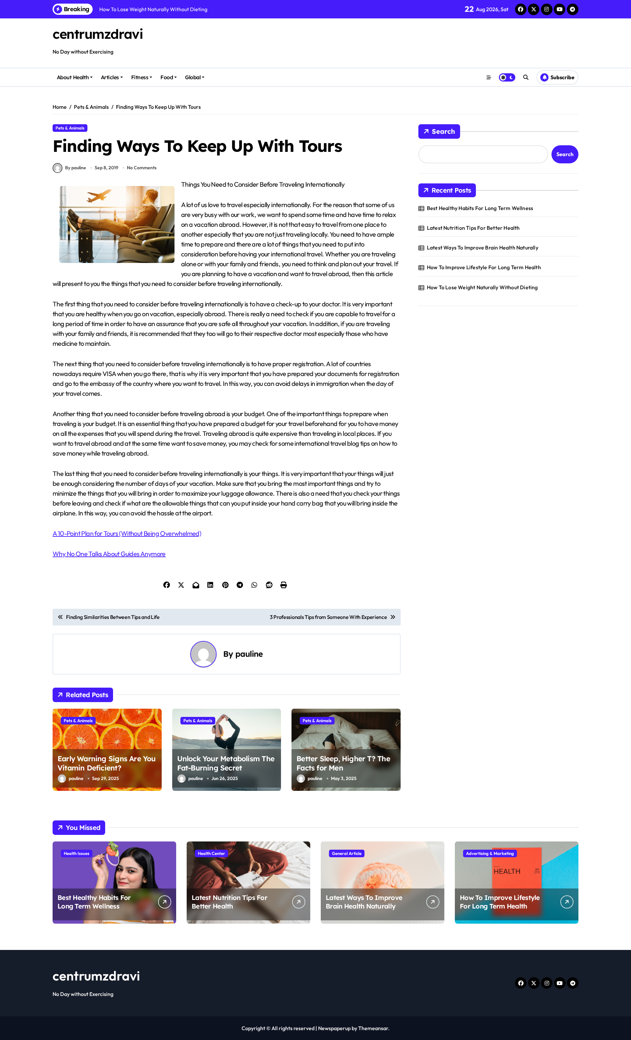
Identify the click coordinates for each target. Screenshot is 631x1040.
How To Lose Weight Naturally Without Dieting (482, 287)
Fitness (140, 77)
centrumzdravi (98, 34)
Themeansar (373, 1028)
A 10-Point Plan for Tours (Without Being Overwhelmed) (127, 533)
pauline (249, 654)
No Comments (141, 168)
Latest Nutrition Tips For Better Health (473, 228)
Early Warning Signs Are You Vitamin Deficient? (107, 763)
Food (166, 77)
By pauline (75, 168)
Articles (110, 77)
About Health (73, 77)
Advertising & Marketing (490, 853)
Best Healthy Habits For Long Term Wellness (480, 208)
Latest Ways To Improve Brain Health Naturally (482, 247)
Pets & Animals (70, 127)
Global (192, 77)
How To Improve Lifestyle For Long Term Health (484, 267)
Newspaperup (334, 1028)
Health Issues (76, 853)
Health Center (211, 853)
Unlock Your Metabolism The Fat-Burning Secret (225, 763)
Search (443, 131)
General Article (347, 853)
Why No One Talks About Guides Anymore (109, 554)
